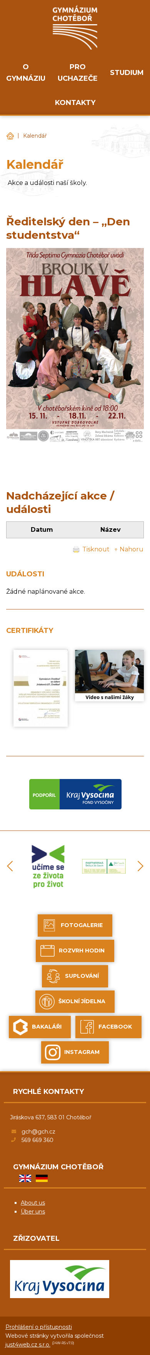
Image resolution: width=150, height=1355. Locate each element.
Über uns (33, 1211)
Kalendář (35, 135)
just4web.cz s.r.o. (27, 1344)
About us (33, 1202)
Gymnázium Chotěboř (10, 136)
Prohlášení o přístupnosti (38, 1326)
